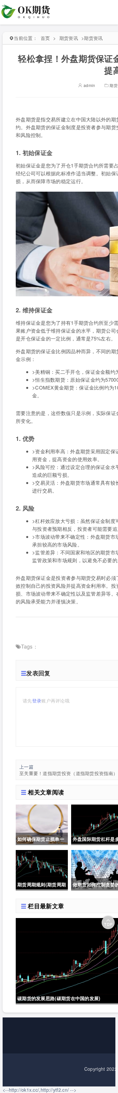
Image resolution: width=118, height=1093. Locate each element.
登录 (37, 700)
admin (89, 85)
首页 (45, 38)
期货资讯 (68, 38)
